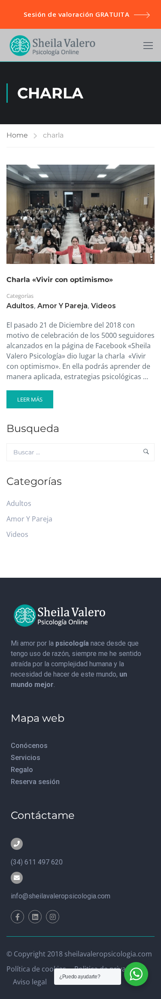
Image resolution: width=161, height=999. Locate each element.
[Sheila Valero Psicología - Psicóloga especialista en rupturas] (52, 45)
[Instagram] (52, 916)
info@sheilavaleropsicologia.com (60, 896)
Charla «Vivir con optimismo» (59, 280)
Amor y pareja (62, 306)
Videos (103, 306)
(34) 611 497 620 (37, 862)
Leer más (34, 396)
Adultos (20, 306)
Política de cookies (36, 969)
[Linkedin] (35, 916)
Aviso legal (30, 982)
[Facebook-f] (17, 916)
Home (17, 135)
